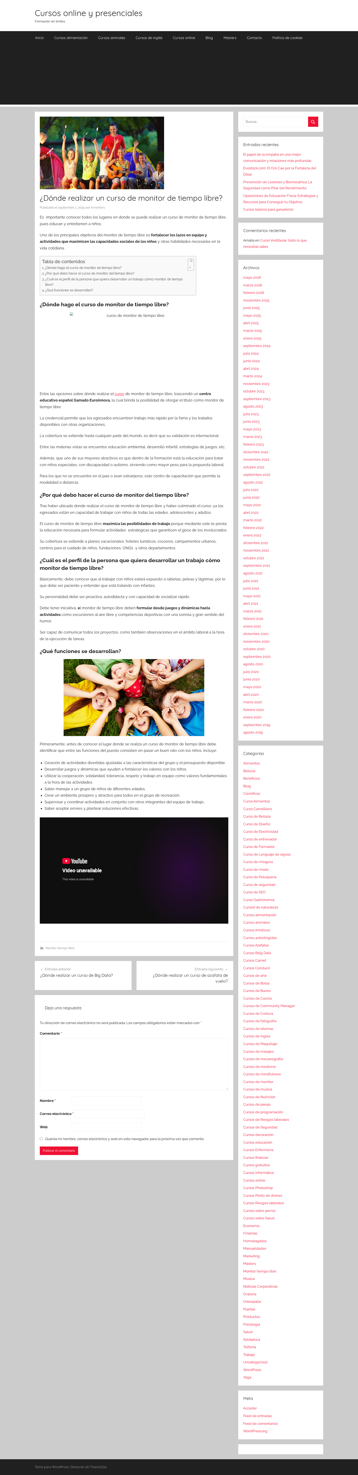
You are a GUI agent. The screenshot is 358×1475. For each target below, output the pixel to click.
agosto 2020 (253, 664)
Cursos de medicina (259, 1067)
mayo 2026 (252, 277)
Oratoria (249, 1294)
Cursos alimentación (71, 37)
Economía (251, 1226)
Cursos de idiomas (258, 1029)
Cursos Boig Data (257, 953)
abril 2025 (251, 323)
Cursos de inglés (149, 37)
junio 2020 (251, 679)
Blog (209, 37)
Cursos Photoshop (258, 1188)
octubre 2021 (253, 558)
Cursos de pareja (256, 1104)
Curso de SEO (254, 892)
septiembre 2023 (256, 399)
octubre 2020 (254, 649)
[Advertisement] (179, 75)
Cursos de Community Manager (269, 1006)
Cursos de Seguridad (260, 1127)
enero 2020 (252, 717)
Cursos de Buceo (257, 991)
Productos (251, 1317)
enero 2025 (252, 338)
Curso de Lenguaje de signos (267, 854)
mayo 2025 (252, 315)
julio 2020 (251, 672)
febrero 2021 (253, 619)
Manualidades (254, 1248)
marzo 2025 (252, 330)
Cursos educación (257, 1142)
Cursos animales (111, 37)
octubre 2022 (253, 467)
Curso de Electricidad (260, 831)
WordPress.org (255, 1431)
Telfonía (249, 1347)
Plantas (249, 1309)
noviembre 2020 (256, 641)
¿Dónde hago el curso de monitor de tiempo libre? (83, 268)
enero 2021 (252, 626)
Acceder (250, 1408)
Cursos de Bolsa (256, 983)
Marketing (251, 1256)
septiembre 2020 (257, 656)
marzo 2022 (252, 520)
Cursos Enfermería (258, 1150)
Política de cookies (287, 37)
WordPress (252, 1370)
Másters (230, 37)
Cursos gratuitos (256, 1165)
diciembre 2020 (255, 634)
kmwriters (98, 207)
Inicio (39, 37)
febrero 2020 (253, 710)
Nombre (48, 1101)
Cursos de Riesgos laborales (266, 1119)
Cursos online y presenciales (89, 13)
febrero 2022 (253, 528)
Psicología (251, 1324)
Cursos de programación (263, 1112)
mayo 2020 (252, 687)
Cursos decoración (258, 1135)
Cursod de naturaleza (260, 907)
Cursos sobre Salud (259, 1218)
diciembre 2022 (255, 452)
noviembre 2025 (256, 300)
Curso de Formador (259, 847)
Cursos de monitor (258, 1082)
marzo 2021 (252, 611)
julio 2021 (250, 581)
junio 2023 (251, 421)
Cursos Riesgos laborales (263, 1203)
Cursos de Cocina (257, 998)
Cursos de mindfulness (262, 1074)
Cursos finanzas (255, 1157)
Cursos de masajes (258, 1051)
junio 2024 (251, 361)
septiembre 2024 (256, 346)
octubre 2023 (253, 391)
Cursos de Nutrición (259, 1097)
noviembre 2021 (256, 550)
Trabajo (249, 1355)
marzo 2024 (252, 376)
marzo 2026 (252, 285)
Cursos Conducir (256, 968)
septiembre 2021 (256, 565)
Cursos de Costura (258, 1013)
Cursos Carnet (254, 960)
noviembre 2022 (256, 459)
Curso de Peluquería (259, 877)
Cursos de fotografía (259, 1021)
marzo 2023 (252, 437)
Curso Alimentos (256, 801)
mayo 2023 (252, 429)
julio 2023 (251, 414)
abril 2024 (251, 368)
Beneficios (251, 778)
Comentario (51, 1033)
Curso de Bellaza (257, 816)
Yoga (247, 1377)
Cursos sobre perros (259, 1211)
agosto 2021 (252, 573)
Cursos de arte (255, 975)
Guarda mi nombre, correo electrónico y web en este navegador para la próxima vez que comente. (124, 1139)
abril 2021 (250, 603)
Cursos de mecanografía (263, 1059)
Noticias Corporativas (260, 1286)
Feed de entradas (257, 1416)
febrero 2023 (253, 444)
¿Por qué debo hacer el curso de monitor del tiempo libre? (89, 273)
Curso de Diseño (256, 824)
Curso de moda (255, 869)
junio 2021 (251, 588)
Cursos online (184, 37)
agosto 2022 (253, 482)
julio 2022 (251, 490)
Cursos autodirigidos (260, 938)
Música (249, 1279)
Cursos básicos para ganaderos (268, 209)
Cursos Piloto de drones (262, 1195)
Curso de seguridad (259, 885)
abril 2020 (251, 694)
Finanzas (250, 1233)
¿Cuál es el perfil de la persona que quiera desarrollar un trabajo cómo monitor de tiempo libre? (114, 282)
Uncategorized (255, 1362)
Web (44, 1127)
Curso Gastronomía (258, 900)
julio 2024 (251, 353)
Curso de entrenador (260, 839)
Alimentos (251, 763)
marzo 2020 (252, 702)
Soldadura (251, 1339)
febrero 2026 (253, 293)
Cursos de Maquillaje (260, 1044)
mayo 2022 (252, 505)
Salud (248, 1332)
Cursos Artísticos (256, 930)
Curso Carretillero (257, 809)
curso (119, 394)
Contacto (254, 37)
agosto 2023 (253, 406)
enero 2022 (252, 535)
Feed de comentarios (260, 1423)
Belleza (249, 771)
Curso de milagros (258, 862)
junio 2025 (251, 308)
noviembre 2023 (256, 384)
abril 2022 (251, 512)
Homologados (255, 1241)
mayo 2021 (251, 596)
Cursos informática (258, 1173)
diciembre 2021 (255, 543)
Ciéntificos (251, 793)
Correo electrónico (57, 1114)
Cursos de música (257, 1089)
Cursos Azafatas (256, 945)
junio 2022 (251, 497)
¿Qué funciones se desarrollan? (69, 290)
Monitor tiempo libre (60, 948)
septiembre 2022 (256, 475)
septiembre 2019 (256, 725)
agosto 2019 (253, 732)
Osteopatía (252, 1301)
